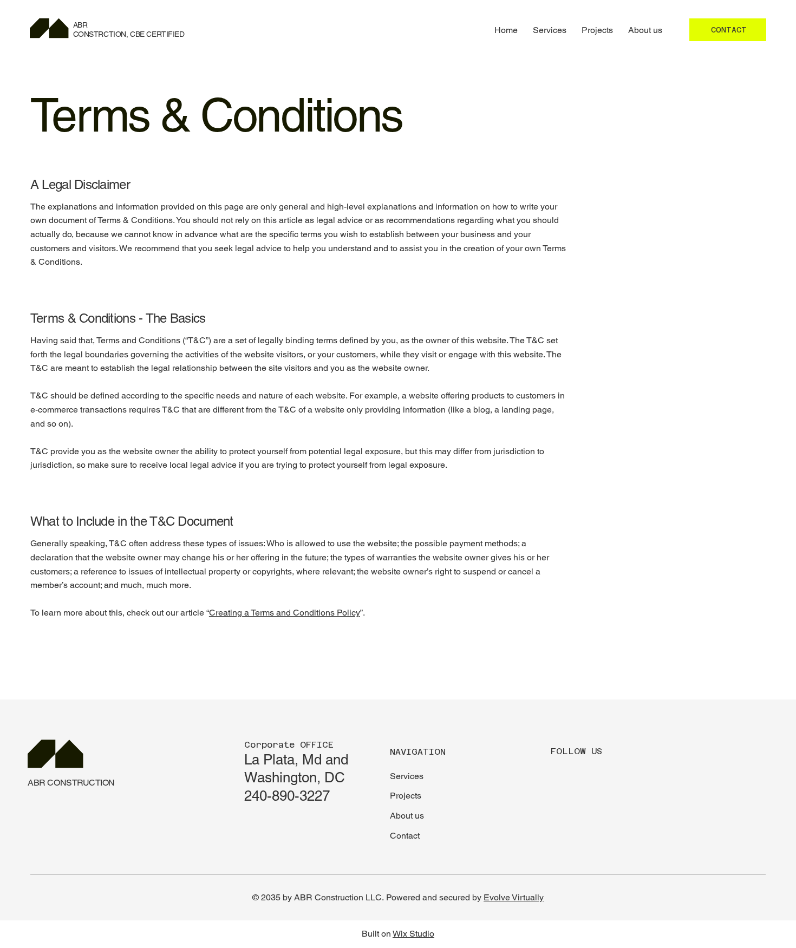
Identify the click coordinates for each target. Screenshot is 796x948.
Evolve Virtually (514, 897)
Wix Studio (413, 934)
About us (407, 815)
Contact (405, 836)
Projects (405, 795)
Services (406, 776)
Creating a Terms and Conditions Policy (284, 612)
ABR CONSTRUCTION (71, 782)
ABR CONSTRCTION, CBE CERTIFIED (129, 29)
